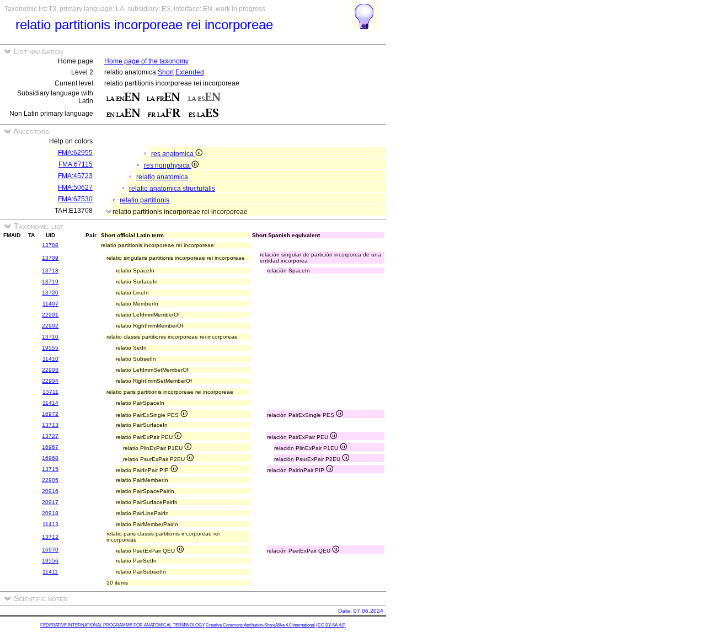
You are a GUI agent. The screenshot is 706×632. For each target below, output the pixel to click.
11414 (50, 403)
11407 (50, 304)
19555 (50, 348)
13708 (50, 245)
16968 (50, 458)
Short (166, 72)
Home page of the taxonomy (146, 61)
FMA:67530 (75, 199)
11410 (50, 359)
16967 (50, 447)
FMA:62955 (75, 153)
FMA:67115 (75, 164)
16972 (50, 414)
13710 (50, 337)
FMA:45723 (75, 176)
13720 (50, 293)
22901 (50, 315)
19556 (50, 561)
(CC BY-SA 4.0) (331, 625)
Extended (189, 72)
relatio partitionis (144, 200)
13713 (50, 425)
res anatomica (173, 154)
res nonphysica (167, 165)
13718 (50, 270)
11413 (50, 524)
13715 (50, 469)
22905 (50, 480)
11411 (50, 572)
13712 (50, 537)
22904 (50, 381)
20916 (50, 491)
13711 (50, 392)
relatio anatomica (162, 177)
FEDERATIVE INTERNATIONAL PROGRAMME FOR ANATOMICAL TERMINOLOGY (122, 625)
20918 (50, 513)
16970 (50, 550)
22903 (50, 370)
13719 (50, 281)
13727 (50, 436)
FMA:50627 (75, 187)
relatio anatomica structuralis (172, 188)
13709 (50, 258)
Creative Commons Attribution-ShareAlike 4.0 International (260, 625)
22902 (50, 326)
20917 (50, 502)
